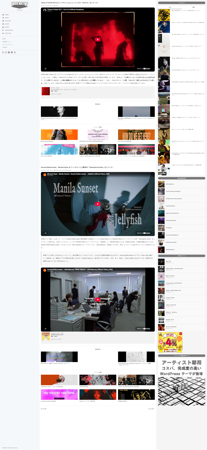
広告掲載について (6, 41)
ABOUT (4, 38)
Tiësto (56, 5)
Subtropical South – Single (57, 333)
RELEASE (8, 21)
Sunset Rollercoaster (66, 170)
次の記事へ (151, 409)
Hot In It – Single (55, 88)
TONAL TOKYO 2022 (110, 83)
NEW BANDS (9, 30)
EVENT (7, 24)
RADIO (7, 27)
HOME (7, 14)
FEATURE (8, 33)
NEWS (7, 18)
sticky (56, 339)
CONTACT (4, 47)
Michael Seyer (58, 170)
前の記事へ (44, 409)
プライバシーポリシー (7, 44)
